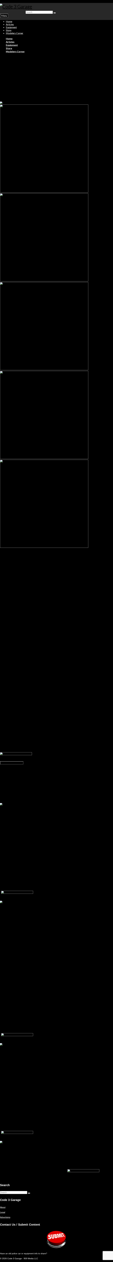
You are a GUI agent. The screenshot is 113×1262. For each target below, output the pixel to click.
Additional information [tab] (16, 771)
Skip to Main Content (9, 1)
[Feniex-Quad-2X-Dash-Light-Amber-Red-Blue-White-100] (44, 192)
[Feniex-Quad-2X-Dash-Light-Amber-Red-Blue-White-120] (44, 369)
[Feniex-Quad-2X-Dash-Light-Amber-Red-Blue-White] (25, 103)
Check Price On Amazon (11, 763)
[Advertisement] (56, 79)
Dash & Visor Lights (17, 56)
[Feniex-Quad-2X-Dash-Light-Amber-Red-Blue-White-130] (44, 458)
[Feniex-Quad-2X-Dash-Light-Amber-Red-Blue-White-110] (44, 280)
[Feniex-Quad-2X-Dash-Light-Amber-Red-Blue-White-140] (44, 547)
